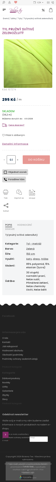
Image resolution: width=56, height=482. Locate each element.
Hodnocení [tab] (24, 224)
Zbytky (5, 395)
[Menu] (4, 10)
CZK (39, 2)
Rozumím (27, 477)
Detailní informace (15, 144)
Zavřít (41, 203)
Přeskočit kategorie (12, 366)
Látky (5, 386)
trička (44, 258)
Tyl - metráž (33, 243)
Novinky (6, 382)
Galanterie (7, 391)
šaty (29, 258)
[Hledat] (4, 2)
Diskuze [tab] (10, 229)
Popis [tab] (8, 224)
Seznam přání (16, 2)
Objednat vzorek (17, 172)
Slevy (5, 399)
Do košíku (36, 159)
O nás (5, 338)
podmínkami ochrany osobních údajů (19, 437)
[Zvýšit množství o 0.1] (17, 159)
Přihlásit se (6, 435)
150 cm (30, 253)
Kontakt (6, 342)
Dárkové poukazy (11, 378)
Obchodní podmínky (12, 354)
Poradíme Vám (16, 179)
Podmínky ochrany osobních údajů (20, 359)
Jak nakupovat (10, 346)
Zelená (30, 248)
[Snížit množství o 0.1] (4, 159)
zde (32, 472)
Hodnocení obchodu (12, 350)
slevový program (43, 10)
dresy (36, 258)
